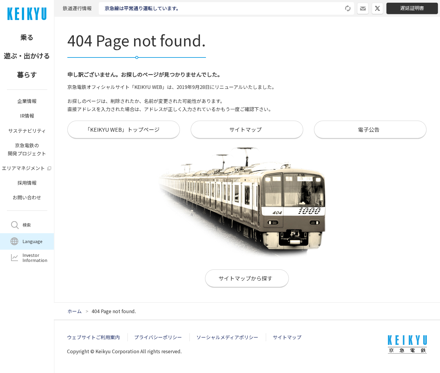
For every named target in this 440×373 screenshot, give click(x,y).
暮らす (27, 74)
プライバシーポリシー (158, 337)
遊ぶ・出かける (27, 55)
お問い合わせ (27, 197)
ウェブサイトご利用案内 (93, 337)
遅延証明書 (412, 7)
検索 (26, 225)
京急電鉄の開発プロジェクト (27, 149)
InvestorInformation (34, 257)
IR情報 (27, 115)
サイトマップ (287, 337)
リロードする (348, 8)
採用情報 (27, 182)
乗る (27, 37)
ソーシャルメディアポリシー (227, 337)
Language (32, 241)
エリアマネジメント (23, 168)
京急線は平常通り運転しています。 (143, 8)
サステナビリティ (27, 130)
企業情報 (27, 100)
